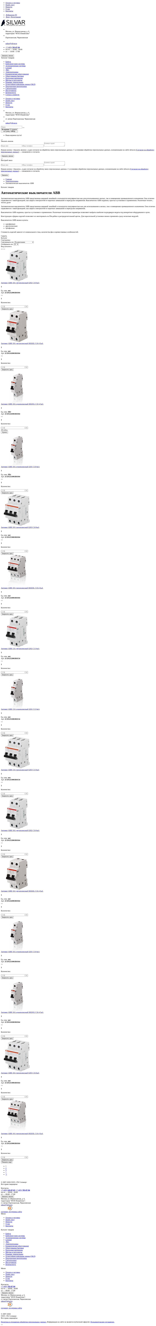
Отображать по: (7, 244)
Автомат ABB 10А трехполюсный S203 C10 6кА (20, 527)
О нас (7, 9)
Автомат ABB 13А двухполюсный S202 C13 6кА (20, 649)
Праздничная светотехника (16, 86)
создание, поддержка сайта (11, 1212)
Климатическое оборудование (17, 74)
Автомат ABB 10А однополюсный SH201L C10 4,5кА (22, 404)
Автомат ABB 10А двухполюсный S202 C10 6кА (20, 283)
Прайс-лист (10, 5)
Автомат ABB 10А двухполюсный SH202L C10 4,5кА (22, 343)
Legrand (8, 68)
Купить (4, 432)
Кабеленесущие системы (15, 64)
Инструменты (10, 91)
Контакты (9, 11)
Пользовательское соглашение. (102, 1322)
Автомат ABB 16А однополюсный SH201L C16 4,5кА (22, 1012)
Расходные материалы (14, 78)
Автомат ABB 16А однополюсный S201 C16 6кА (20, 952)
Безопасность (10, 93)
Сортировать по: (7, 242)
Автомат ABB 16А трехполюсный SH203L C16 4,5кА (22, 1134)
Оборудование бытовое (14, 76)
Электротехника (11, 72)
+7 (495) (12, 47)
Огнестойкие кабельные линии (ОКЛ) (20, 84)
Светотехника (10, 88)
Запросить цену (7, 309)
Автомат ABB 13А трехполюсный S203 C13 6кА (20, 770)
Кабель (8, 62)
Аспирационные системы (15, 66)
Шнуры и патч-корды (13, 80)
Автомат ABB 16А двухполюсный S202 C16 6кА (20, 830)
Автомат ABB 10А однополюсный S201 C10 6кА (20, 467)
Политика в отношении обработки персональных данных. (23, 1322)
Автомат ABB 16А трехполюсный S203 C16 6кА (20, 1073)
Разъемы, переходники (14, 82)
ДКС (7, 70)
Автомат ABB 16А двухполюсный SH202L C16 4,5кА (22, 891)
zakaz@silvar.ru (11, 43)
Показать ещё (6, 1162)
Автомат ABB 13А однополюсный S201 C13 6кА (20, 709)
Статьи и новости (12, 95)
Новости (8, 7)
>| (6, 1174)
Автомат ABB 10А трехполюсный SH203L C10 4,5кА (22, 588)
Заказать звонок (7, 56)
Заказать (5, 175)
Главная (8, 179)
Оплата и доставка (12, 3)
